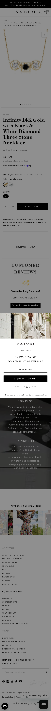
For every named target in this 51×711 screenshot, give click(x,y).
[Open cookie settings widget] (4, 706)
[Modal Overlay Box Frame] (25, 355)
